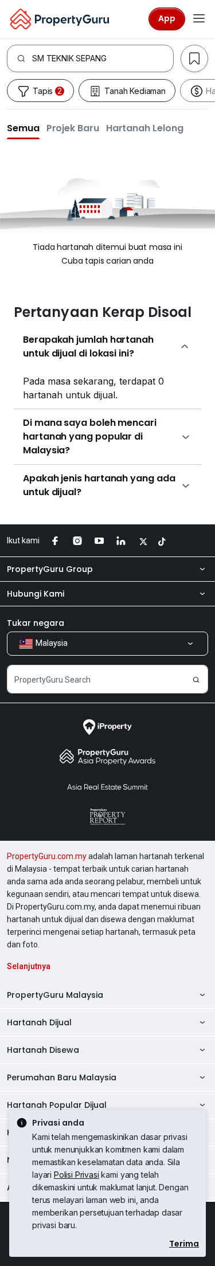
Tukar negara (35, 623)
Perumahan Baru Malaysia (61, 1077)
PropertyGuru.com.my (47, 856)
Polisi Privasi (76, 1174)
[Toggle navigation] (198, 19)
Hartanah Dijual (39, 1022)
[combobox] (102, 58)
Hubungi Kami (35, 593)
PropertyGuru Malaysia (55, 995)
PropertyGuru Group (50, 569)
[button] (23, 127)
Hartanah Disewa (43, 1050)
